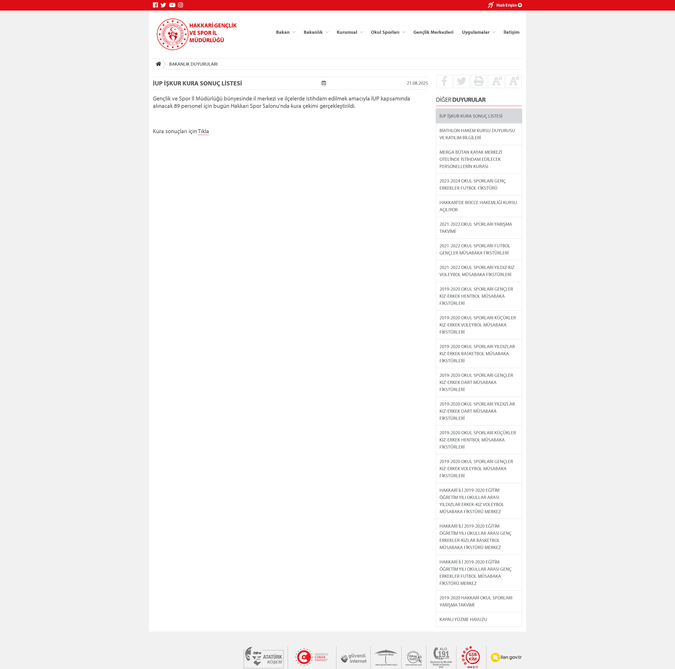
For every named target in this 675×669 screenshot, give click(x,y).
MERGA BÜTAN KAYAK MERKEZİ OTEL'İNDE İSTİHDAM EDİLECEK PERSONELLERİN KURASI (471, 159)
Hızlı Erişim (507, 5)
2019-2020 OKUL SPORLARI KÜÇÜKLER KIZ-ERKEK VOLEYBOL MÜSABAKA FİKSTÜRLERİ (478, 325)
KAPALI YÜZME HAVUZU (463, 619)
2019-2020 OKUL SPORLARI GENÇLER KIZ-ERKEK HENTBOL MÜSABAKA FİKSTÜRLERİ (476, 296)
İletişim (511, 32)
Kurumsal (347, 32)
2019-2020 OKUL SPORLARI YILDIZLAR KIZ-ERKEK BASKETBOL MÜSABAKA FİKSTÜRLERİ (477, 353)
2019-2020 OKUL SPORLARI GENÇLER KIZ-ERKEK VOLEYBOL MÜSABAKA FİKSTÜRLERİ (476, 468)
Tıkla (203, 131)
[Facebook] (157, 5)
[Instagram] (182, 5)
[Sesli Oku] (492, 5)
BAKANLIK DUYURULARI (193, 64)
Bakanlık (313, 32)
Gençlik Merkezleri (433, 32)
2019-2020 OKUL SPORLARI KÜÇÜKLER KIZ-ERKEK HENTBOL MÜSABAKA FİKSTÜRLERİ (478, 440)
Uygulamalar (476, 32)
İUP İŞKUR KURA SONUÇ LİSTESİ (471, 116)
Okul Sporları (385, 32)
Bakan (283, 32)
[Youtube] (173, 5)
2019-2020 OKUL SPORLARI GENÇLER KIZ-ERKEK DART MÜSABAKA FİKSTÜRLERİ (476, 382)
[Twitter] (165, 5)
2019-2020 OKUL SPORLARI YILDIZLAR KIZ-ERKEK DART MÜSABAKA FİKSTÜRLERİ (477, 411)
